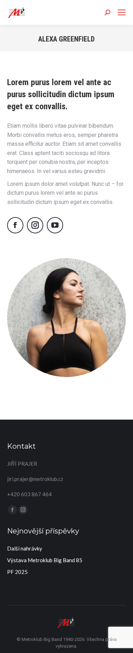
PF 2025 (17, 572)
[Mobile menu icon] (121, 12)
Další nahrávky (24, 548)
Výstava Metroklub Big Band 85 (44, 560)
